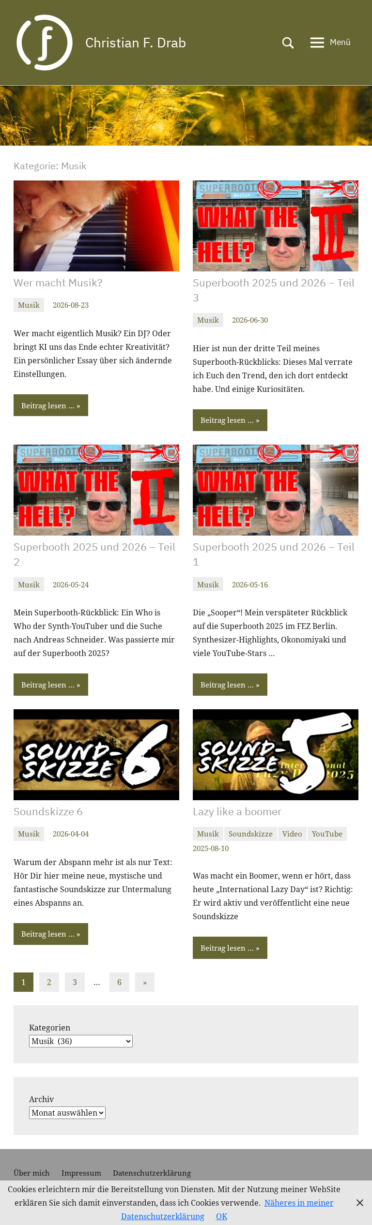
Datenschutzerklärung (152, 1173)
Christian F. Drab (135, 42)
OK (221, 1216)
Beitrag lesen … (48, 405)
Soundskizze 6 (48, 811)
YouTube (327, 833)
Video (292, 833)
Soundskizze (251, 833)
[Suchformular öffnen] (288, 43)
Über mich (32, 1173)
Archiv (41, 1099)
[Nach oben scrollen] (352, 1205)
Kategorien (49, 1027)
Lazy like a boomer (237, 811)
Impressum (81, 1173)
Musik (29, 305)
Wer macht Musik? (58, 282)
